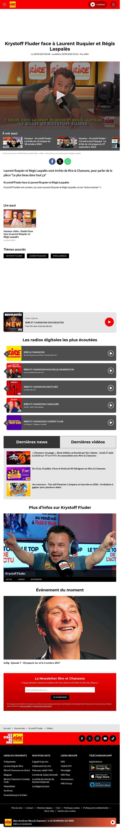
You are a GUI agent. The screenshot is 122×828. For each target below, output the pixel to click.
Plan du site (16, 808)
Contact (29, 808)
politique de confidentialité (42, 706)
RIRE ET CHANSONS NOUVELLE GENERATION (49, 369)
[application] (60, 95)
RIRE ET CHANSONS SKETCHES (41, 386)
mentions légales (25, 706)
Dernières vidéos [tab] (88, 442)
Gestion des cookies (67, 811)
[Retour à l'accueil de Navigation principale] (13, 4)
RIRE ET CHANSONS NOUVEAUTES (44, 322)
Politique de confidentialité (95, 808)
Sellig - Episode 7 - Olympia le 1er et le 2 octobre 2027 (32, 662)
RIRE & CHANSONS (34, 352)
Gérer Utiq (49, 811)
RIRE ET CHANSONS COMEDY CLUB (43, 421)
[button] (60, 95)
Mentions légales (44, 808)
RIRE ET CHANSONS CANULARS (41, 404)
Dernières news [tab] (31, 442)
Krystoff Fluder (15, 573)
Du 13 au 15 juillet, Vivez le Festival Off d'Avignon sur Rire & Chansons (68, 468)
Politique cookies (72, 808)
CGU (58, 808)
